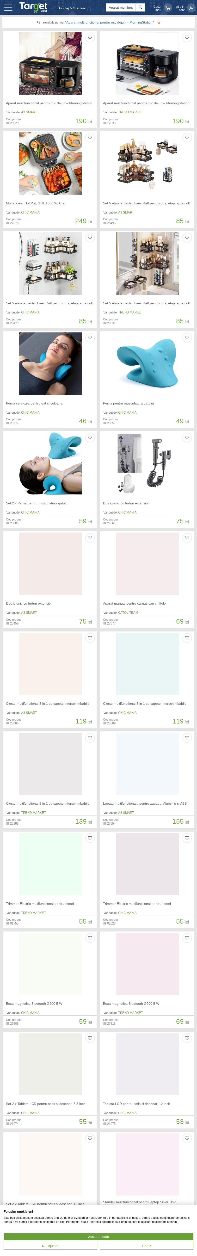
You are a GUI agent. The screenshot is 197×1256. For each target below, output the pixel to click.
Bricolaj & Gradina (71, 8)
